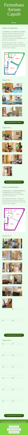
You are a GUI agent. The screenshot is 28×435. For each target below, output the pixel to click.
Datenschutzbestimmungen (14, 432)
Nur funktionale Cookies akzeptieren (14, 429)
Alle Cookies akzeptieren (14, 426)
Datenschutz (23, 422)
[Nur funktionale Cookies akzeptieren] (26, 429)
